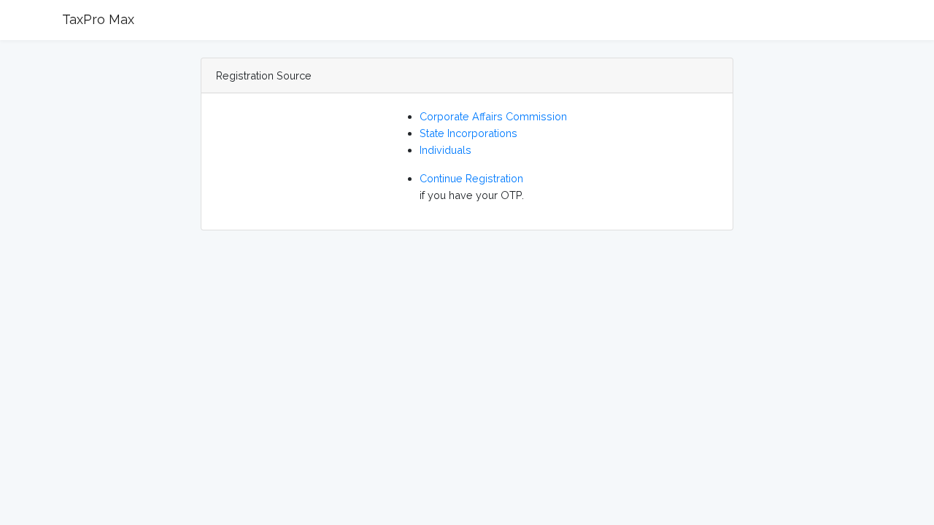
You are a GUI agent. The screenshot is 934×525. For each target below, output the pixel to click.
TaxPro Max (98, 19)
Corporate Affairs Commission (493, 116)
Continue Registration (471, 178)
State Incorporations (468, 133)
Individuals (445, 150)
